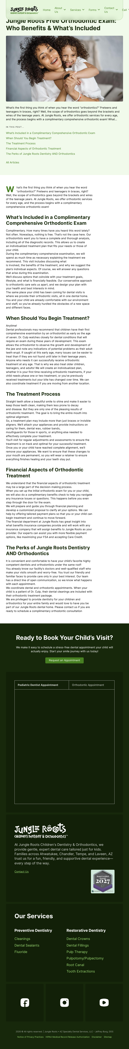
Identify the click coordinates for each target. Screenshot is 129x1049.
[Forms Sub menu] (99, 10)
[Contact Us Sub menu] (117, 10)
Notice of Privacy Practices (30, 1037)
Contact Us (109, 9)
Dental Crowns (78, 939)
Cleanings (22, 939)
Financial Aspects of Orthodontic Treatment (33, 148)
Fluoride (20, 952)
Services (75, 9)
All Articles (12, 162)
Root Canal (75, 965)
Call (124, 9)
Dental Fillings (78, 945)
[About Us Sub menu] (65, 10)
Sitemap (108, 1037)
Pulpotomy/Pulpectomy (85, 958)
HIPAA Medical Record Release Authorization (68, 1037)
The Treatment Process (21, 143)
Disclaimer (97, 1037)
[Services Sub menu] (83, 10)
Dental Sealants (26, 945)
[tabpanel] (64, 747)
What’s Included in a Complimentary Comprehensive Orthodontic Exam (50, 133)
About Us (58, 9)
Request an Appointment (64, 660)
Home (46, 9)
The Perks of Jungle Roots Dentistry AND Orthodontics (40, 153)
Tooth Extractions (81, 971)
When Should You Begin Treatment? (28, 138)
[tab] (41, 685)
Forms (92, 9)
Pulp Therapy (77, 952)
